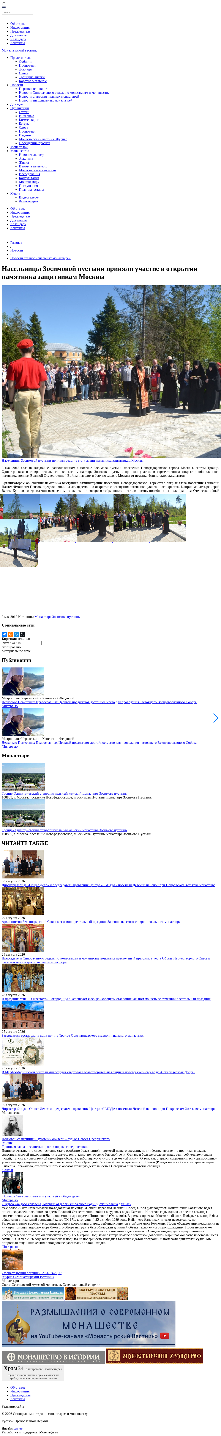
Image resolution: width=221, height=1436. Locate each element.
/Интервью (10, 706)
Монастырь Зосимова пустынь (57, 617)
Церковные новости (34, 89)
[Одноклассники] (10, 634)
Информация (20, 27)
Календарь (18, 39)
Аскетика (26, 158)
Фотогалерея (28, 201)
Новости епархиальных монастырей (46, 100)
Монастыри (19, 147)
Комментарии (29, 120)
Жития (24, 162)
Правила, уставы (31, 189)
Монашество (19, 151)
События (25, 61)
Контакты (17, 43)
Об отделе (17, 23)
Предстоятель (20, 57)
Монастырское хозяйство (37, 170)
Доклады (25, 69)
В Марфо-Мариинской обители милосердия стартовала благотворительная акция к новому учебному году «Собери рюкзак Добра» (98, 1072)
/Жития (7, 1143)
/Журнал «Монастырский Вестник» (28, 1277)
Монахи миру (29, 182)
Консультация (29, 178)
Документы (18, 35)
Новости (16, 85)
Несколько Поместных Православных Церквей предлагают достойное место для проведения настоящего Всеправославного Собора (99, 702)
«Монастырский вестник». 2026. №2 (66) (32, 1273)
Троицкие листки (32, 77)
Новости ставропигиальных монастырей (49, 96)
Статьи (24, 112)
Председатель (20, 31)
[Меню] (4, 8)
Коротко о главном (33, 81)
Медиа (15, 193)
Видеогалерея (29, 197)
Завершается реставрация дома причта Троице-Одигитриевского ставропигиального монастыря (73, 1035)
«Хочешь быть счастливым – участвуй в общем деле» (41, 1196)
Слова (23, 73)
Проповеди (27, 65)
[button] (216, 718)
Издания (25, 135)
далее (18, 1428)
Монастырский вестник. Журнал (43, 139)
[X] (22, 634)
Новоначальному (31, 154)
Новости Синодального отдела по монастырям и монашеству (64, 92)
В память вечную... (33, 166)
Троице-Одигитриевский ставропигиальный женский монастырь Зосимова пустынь (64, 793)
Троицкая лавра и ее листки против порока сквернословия (45, 1146)
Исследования (29, 174)
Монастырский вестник (19, 50)
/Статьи (7, 1170)
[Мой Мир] (16, 634)
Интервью (26, 116)
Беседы (24, 123)
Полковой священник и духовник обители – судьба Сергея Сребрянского (56, 1139)
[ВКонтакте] (4, 634)
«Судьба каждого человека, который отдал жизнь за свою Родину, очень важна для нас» (66, 1204)
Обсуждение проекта (34, 143)
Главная (16, 242)
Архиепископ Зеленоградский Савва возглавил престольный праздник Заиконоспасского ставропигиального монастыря (91, 921)
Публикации (19, 108)
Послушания (28, 186)
